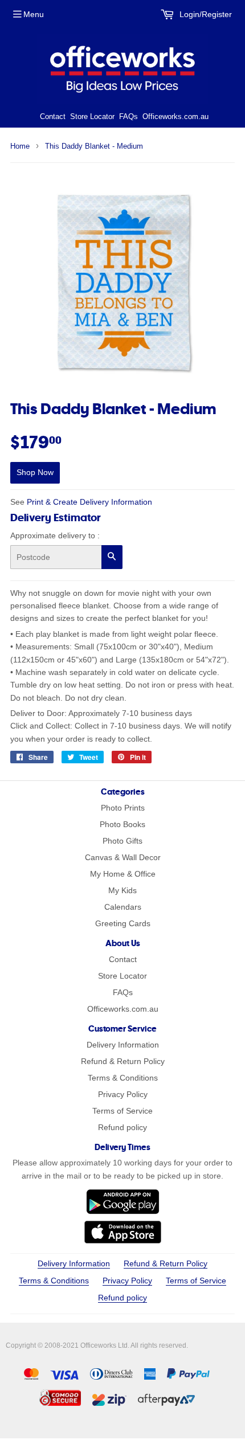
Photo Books (122, 824)
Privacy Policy (123, 1094)
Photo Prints (123, 807)
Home (20, 146)
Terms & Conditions (123, 1077)
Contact (53, 116)
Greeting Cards (122, 923)
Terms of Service (122, 1110)
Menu (33, 14)
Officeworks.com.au (175, 116)
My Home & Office (123, 873)
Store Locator (92, 116)
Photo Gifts (122, 840)
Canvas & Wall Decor (123, 857)
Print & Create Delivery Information (89, 501)
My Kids (122, 890)
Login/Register (204, 14)
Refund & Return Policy (123, 1061)
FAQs (128, 116)
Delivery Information (123, 1044)
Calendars (122, 906)
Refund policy (122, 1127)
